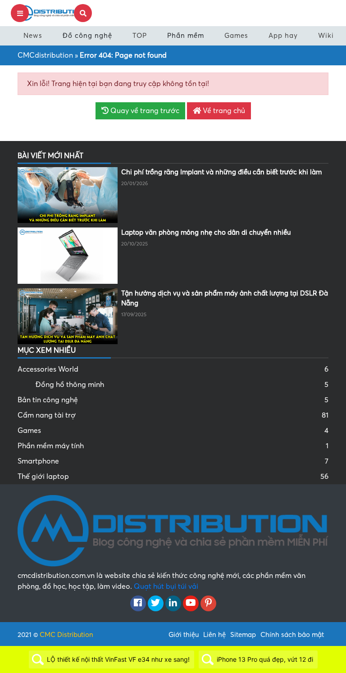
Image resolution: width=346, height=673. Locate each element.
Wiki (326, 35)
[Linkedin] (173, 604)
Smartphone (173, 461)
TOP (139, 35)
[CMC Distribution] (51, 13)
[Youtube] (191, 604)
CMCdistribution (45, 55)
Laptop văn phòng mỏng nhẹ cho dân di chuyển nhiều (206, 232)
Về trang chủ (223, 111)
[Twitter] (156, 604)
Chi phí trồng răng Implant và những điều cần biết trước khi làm (221, 172)
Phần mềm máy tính (173, 446)
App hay (283, 35)
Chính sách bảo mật (292, 634)
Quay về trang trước (144, 111)
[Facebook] (138, 604)
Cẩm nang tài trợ (173, 415)
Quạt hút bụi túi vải (166, 586)
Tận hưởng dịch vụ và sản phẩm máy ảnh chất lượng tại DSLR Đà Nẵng (224, 298)
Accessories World (173, 369)
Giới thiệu (183, 634)
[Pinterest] (208, 604)
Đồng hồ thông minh (182, 385)
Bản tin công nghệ (173, 400)
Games (236, 35)
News (32, 35)
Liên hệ (214, 634)
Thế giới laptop (173, 477)
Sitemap (243, 634)
